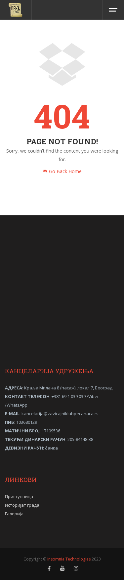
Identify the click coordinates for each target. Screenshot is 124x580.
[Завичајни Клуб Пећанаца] (15, 10)
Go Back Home (65, 171)
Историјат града (22, 505)
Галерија (14, 514)
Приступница (19, 496)
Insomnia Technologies (69, 559)
